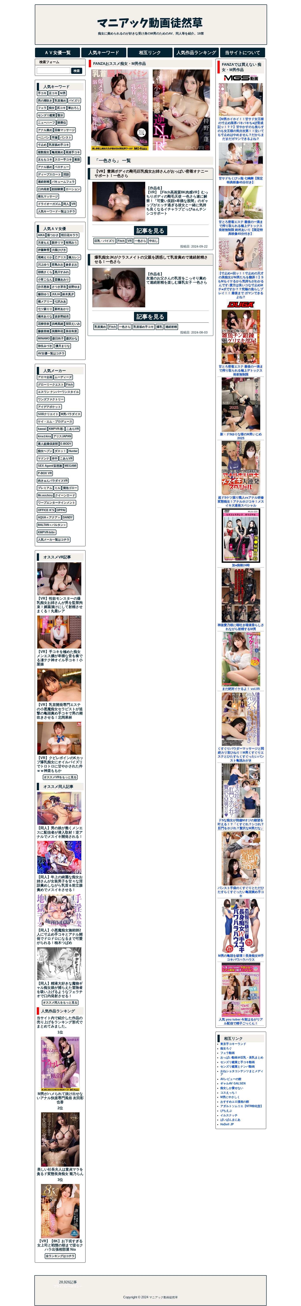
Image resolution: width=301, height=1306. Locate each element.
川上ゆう (43, 264)
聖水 (60, 115)
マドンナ (43, 458)
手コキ (42, 93)
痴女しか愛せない (231, 1088)
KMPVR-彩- (56, 428)
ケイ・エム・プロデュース (55, 421)
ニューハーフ (46, 122)
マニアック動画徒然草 (163, 1297)
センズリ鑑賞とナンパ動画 (237, 1066)
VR (130, 240)
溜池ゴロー (70, 488)
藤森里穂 (43, 331)
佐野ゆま (74, 286)
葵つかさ (53, 235)
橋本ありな (45, 316)
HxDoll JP (227, 1124)
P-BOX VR (45, 473)
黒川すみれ (62, 272)
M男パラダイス (70, 414)
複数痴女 (43, 152)
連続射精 (171, 326)
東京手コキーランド (233, 1044)
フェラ (42, 107)
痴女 (52, 107)
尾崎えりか (45, 257)
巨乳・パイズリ (105, 240)
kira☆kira (44, 436)
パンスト (65, 137)
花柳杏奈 (43, 323)
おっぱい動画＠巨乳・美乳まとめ (241, 1057)
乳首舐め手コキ (144, 326)
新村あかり (62, 309)
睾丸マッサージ (48, 196)
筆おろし (74, 107)
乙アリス (60, 257)
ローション (73, 189)
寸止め (42, 144)
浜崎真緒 (57, 323)
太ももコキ (45, 159)
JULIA (56, 294)
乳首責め (100, 326)
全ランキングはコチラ (60, 1256)
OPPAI (61, 510)
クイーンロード (65, 495)
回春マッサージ (65, 130)
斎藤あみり (62, 279)
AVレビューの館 (230, 1079)
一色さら (140, 240)
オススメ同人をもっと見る (60, 1002)
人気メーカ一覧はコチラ (53, 539)
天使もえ (43, 242)
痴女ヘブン (45, 451)
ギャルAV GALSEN (232, 1083)
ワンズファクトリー (51, 399)
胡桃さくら (45, 272)
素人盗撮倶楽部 (48, 443)
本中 (55, 458)
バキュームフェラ (63, 181)
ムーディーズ (63, 377)
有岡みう (71, 242)
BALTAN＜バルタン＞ (52, 524)
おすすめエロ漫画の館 (234, 1101)
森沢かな (72, 338)
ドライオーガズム (49, 204)
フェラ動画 (227, 1053)
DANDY (68, 517)
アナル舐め (45, 167)
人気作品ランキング (196, 52)
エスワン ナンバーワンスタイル (58, 391)
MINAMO (44, 338)
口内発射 (43, 189)
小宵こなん (45, 279)
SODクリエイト (48, 414)
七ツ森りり (45, 309)
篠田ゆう (43, 294)
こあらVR (72, 428)
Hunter (73, 451)
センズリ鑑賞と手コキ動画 (237, 1062)
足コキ (53, 93)
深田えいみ (73, 323)
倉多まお (71, 264)
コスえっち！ (229, 1092)
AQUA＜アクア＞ (49, 517)
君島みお (57, 264)
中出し (153, 240)
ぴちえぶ (226, 1110)
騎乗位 (62, 122)
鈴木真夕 (68, 294)
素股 (77, 159)
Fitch (121, 240)
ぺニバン (43, 137)
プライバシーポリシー (68, 1286)
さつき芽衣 (59, 286)
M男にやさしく (230, 1097)
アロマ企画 (45, 377)
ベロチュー (62, 167)
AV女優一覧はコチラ (51, 353)
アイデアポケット (49, 406)
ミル (57, 488)
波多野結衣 (62, 316)
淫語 (66, 174)
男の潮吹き (45, 100)
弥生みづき (45, 346)
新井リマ (57, 242)
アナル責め (45, 130)
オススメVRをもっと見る (60, 777)
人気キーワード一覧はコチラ (56, 211)
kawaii (42, 428)
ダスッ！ (60, 451)
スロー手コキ (63, 159)
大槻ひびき (59, 249)
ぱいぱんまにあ (230, 1119)
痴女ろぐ (226, 1048)
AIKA (41, 235)
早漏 (55, 137)
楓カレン (74, 257)
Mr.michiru (45, 495)
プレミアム (45, 488)
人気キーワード (103, 52)
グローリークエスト (51, 384)
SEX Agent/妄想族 (50, 465)
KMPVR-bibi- (46, 532)
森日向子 (58, 338)
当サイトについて (242, 52)
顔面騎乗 (57, 189)
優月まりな (63, 346)
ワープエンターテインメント (56, 502)
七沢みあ (60, 301)
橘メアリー (45, 301)
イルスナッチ (229, 1115)
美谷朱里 (71, 331)
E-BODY (65, 443)
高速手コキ (73, 152)
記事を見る (151, 231)
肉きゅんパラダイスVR (53, 480)
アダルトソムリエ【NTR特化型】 (241, 1106)
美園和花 (57, 331)
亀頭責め (57, 152)
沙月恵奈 (43, 286)
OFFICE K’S (46, 510)
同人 (66, 204)
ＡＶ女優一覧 (57, 52)
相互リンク (150, 52)
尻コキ (61, 107)
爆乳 (159, 326)
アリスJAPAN (62, 436)
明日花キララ (69, 235)
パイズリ (74, 100)
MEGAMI (70, 465)
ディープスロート (49, 174)
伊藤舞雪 (43, 249)
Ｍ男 (63, 93)
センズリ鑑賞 (46, 115)
